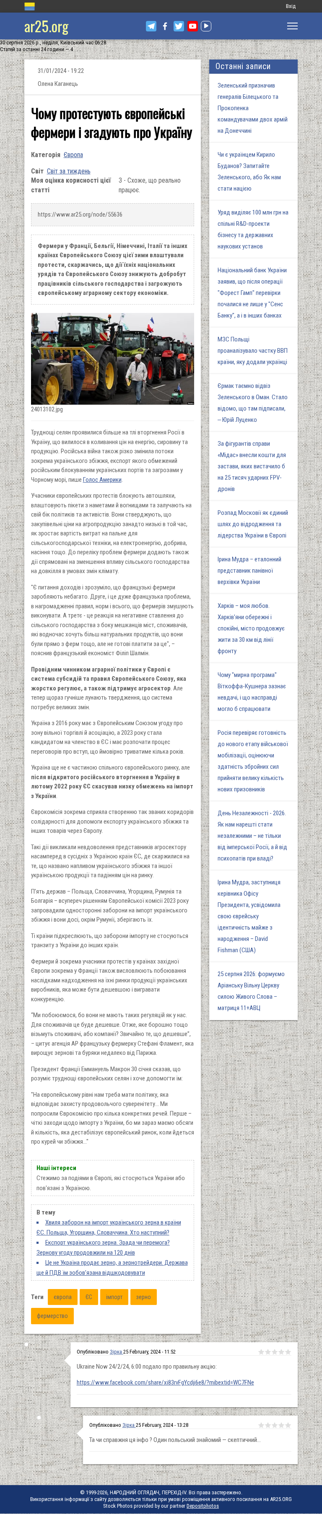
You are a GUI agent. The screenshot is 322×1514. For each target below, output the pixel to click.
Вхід (291, 6)
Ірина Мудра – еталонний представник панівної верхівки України (249, 570)
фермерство (52, 1315)
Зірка (116, 1352)
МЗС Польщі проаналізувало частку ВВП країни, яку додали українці (253, 351)
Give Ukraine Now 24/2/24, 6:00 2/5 (268, 1352)
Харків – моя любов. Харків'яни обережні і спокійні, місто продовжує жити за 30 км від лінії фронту (251, 628)
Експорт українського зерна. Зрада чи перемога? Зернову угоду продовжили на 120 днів (103, 1247)
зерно (143, 1297)
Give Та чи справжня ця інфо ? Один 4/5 (281, 1425)
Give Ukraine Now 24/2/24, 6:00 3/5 (274, 1352)
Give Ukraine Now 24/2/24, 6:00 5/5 (288, 1352)
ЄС (89, 1297)
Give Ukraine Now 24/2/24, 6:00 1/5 (261, 1352)
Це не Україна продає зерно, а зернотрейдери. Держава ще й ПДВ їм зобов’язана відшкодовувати (112, 1267)
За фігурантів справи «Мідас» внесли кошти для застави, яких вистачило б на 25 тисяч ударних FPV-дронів (252, 466)
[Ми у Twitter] (179, 26)
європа (63, 1297)
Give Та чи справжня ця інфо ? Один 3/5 (274, 1425)
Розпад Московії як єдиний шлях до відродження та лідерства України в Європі (253, 524)
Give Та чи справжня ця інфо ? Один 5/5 (288, 1425)
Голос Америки (102, 479)
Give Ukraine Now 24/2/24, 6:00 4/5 (281, 1352)
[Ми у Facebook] (165, 26)
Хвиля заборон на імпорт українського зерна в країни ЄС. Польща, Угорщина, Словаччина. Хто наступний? (108, 1227)
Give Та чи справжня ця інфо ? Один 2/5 (268, 1425)
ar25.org (46, 25)
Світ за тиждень (69, 171)
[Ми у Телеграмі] (151, 26)
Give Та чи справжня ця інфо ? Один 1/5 (261, 1425)
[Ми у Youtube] (192, 26)
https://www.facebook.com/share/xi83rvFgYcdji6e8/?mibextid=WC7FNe (165, 1382)
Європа (73, 155)
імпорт (114, 1297)
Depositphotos (203, 1506)
